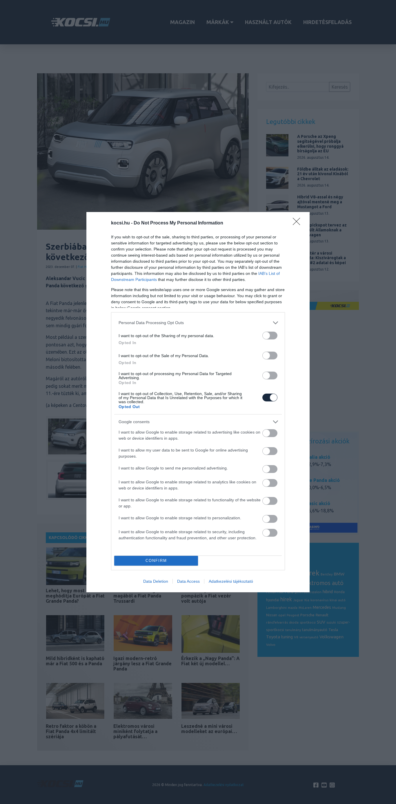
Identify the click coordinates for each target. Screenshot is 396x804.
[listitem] (198, 323)
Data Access (188, 581)
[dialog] (198, 402)
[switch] (269, 335)
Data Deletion (155, 581)
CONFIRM (156, 560)
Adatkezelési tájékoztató (231, 581)
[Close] (298, 223)
